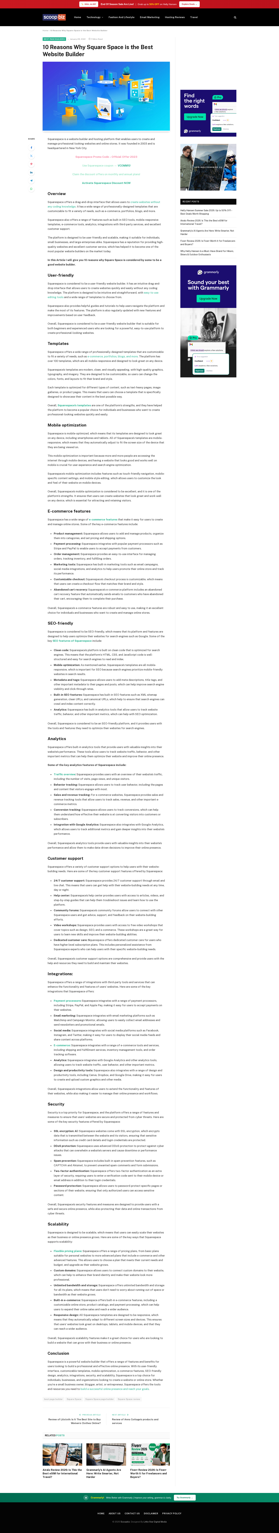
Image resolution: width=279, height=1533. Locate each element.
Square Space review (129, 1399)
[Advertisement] (208, 60)
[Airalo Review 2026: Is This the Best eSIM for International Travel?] (62, 1454)
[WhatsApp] (31, 189)
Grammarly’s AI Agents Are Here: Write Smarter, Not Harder (103, 1473)
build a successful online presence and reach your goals (115, 1389)
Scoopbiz (125, 1522)
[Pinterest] (31, 164)
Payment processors (67, 1000)
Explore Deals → (189, 4)
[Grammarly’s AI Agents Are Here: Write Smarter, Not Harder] (106, 1454)
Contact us (132, 1513)
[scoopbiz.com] (54, 17)
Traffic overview (64, 774)
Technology (93, 17)
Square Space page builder (99, 1399)
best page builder (53, 1399)
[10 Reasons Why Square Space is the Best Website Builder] (106, 130)
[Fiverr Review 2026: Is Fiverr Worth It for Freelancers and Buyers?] (150, 1454)
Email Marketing (150, 17)
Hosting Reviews (175, 17)
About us (115, 1513)
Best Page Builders (54, 39)
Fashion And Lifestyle (121, 17)
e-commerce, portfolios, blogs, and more (112, 356)
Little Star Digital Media (155, 1522)
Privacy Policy (171, 1513)
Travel (194, 17)
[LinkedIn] (31, 172)
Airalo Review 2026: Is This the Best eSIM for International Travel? (62, 1473)
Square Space (74, 1399)
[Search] (234, 17)
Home (77, 17)
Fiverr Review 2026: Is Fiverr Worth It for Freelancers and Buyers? (148, 1473)
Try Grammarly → (185, 1498)
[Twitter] (31, 156)
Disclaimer (151, 1513)
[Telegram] (31, 180)
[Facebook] (31, 147)
